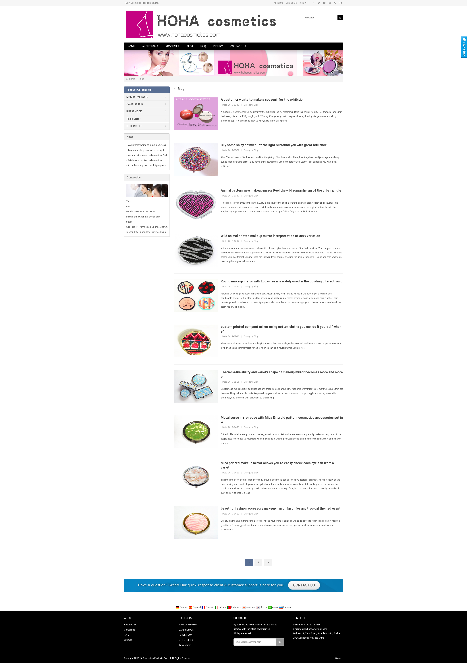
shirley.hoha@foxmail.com (147, 216)
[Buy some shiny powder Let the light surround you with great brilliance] (196, 175)
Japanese (251, 607)
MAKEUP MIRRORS (137, 96)
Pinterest (335, 3)
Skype (340, 3)
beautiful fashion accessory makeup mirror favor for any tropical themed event (281, 508)
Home (131, 46)
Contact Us (291, 3)
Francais (210, 607)
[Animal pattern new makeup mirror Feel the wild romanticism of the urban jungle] (196, 220)
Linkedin (329, 3)
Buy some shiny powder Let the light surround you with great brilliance (274, 145)
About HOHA (150, 46)
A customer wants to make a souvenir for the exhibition (262, 99)
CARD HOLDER (134, 104)
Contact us (238, 46)
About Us (278, 3)
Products (172, 46)
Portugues (236, 607)
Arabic (275, 607)
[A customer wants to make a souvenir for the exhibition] (196, 129)
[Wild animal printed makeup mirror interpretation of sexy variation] (196, 266)
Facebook (313, 3)
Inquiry (303, 3)
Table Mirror (133, 118)
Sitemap (128, 640)
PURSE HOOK (134, 111)
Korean (264, 607)
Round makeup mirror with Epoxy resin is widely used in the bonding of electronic (281, 281)
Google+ (324, 3)
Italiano (222, 607)
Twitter (319, 3)
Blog (190, 46)
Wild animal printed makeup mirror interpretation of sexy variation (270, 236)
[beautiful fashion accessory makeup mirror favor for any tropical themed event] (196, 538)
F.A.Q (203, 46)
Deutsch (184, 607)
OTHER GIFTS (134, 126)
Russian (287, 607)
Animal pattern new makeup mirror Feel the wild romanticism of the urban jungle (281, 190)
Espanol (196, 607)
